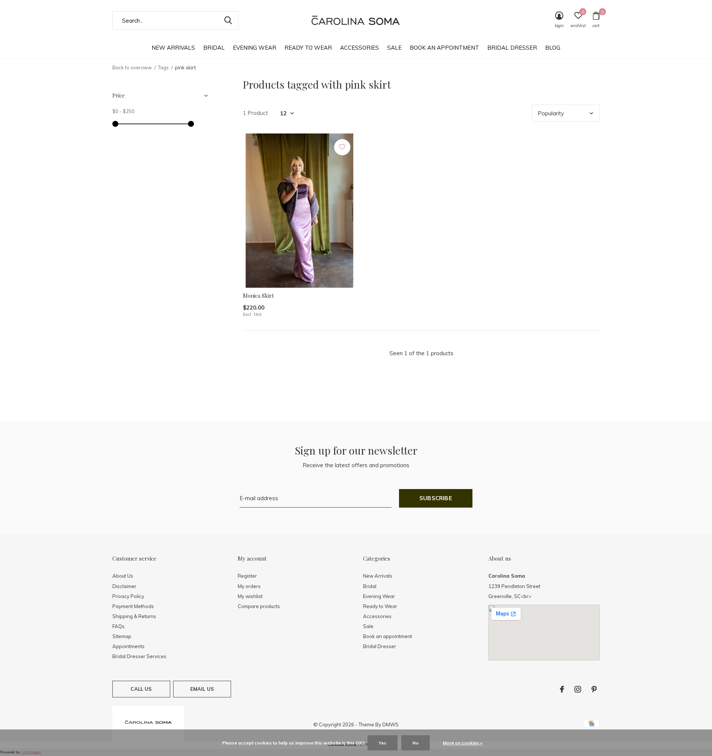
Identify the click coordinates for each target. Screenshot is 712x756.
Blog (552, 47)
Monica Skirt (258, 295)
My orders (249, 586)
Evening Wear (254, 47)
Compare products (259, 606)
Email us (202, 689)
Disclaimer (124, 586)
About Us (122, 576)
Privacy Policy (128, 596)
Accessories (359, 47)
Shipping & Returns (134, 616)
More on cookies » (462, 743)
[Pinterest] (594, 689)
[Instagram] (577, 689)
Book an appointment (444, 47)
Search (228, 20)
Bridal (214, 47)
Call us (141, 689)
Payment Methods (133, 606)
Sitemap (121, 636)
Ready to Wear (308, 47)
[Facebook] (562, 689)
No (415, 743)
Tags (163, 67)
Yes (382, 743)
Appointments (128, 646)
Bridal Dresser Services (139, 656)
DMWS (390, 724)
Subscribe (435, 498)
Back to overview (132, 67)
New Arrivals (173, 47)
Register (247, 576)
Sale (394, 47)
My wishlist (250, 596)
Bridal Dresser (512, 47)
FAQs (118, 626)
